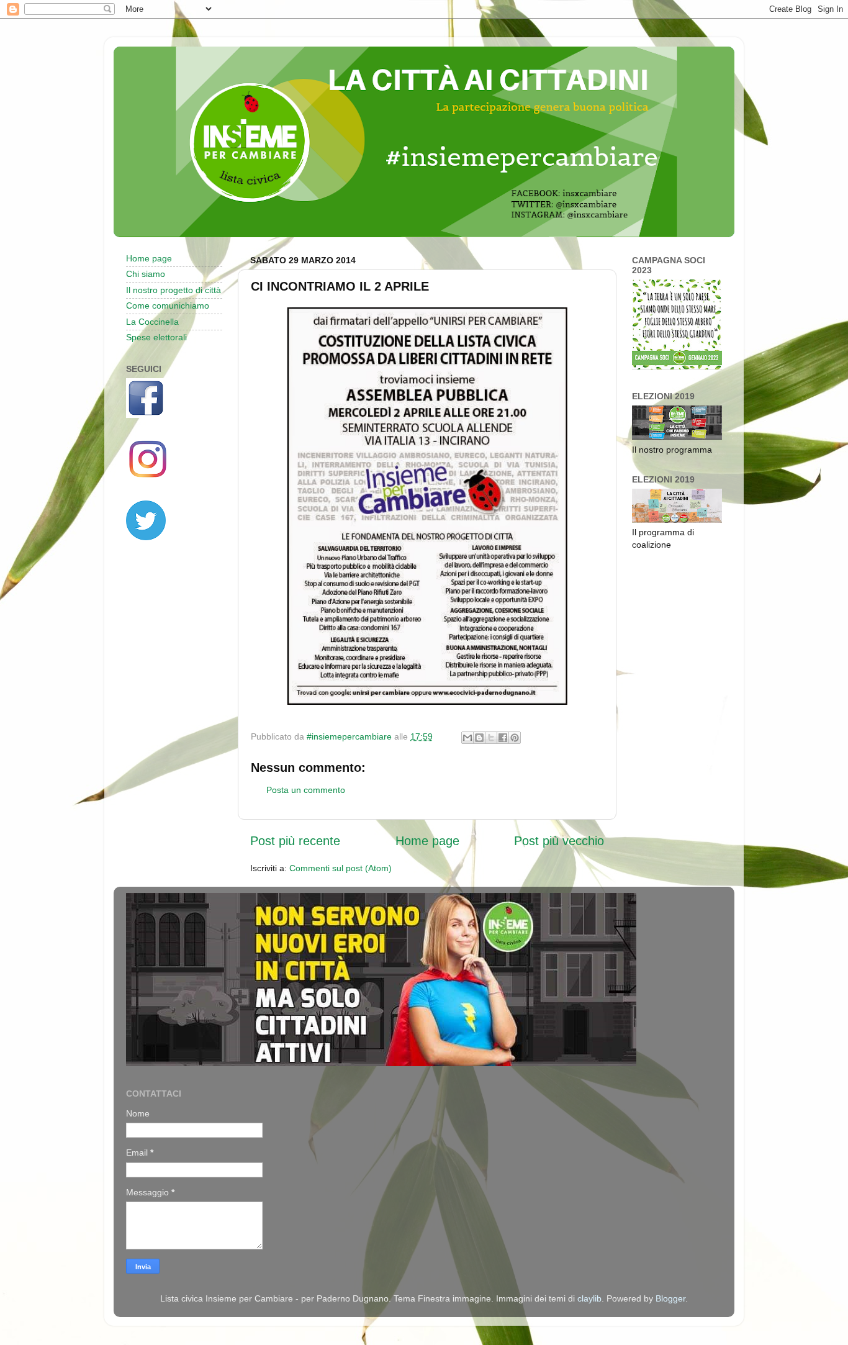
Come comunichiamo (167, 305)
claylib (589, 1298)
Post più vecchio (559, 841)
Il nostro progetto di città (173, 290)
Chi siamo (145, 274)
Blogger (670, 1298)
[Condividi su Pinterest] (514, 737)
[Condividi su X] (491, 737)
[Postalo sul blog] (479, 737)
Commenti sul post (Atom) (340, 868)
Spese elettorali (156, 337)
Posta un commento (305, 790)
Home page (427, 841)
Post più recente (295, 841)
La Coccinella (152, 322)
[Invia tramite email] (467, 737)
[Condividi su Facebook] (503, 737)
